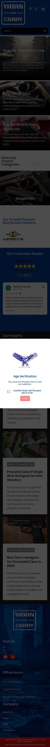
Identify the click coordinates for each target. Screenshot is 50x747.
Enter (25, 398)
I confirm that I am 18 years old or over (27, 391)
